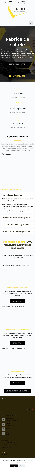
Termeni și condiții (7, 447)
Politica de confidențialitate (10, 442)
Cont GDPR (5, 440)
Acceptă (14, 466)
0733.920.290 (19, 76)
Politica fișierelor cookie (9, 445)
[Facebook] (27, 409)
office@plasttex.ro (26, 3)
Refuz (21, 466)
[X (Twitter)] (29, 409)
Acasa (3, 452)
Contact (4, 454)
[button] (17, 194)
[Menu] (31, 23)
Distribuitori (5, 457)
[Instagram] (32, 409)
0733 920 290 (12, 3)
